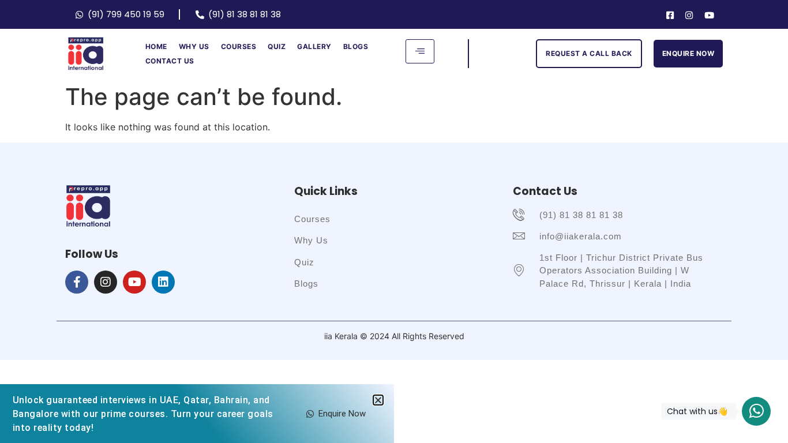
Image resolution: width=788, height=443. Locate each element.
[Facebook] (670, 14)
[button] (378, 400)
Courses (239, 46)
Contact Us (169, 61)
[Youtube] (709, 14)
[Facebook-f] (76, 282)
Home (156, 46)
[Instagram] (689, 14)
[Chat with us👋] (756, 411)
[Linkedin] (163, 282)
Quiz (277, 46)
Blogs (356, 46)
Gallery (314, 46)
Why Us (194, 46)
